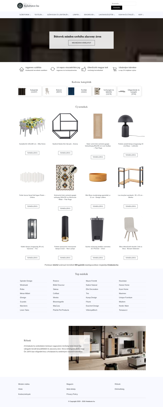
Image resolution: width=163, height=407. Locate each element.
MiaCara (56, 306)
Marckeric (24, 306)
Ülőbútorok (24, 15)
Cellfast (56, 293)
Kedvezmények (24, 394)
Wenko (56, 297)
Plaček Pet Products (61, 310)
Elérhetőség (119, 389)
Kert (140, 15)
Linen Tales (24, 310)
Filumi (88, 302)
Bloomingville (58, 302)
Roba (22, 289)
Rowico (56, 281)
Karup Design (91, 297)
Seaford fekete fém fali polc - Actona (65, 144)
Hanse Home (124, 285)
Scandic (23, 302)
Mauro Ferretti (91, 281)
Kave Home (123, 289)
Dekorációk (89, 15)
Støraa (55, 289)
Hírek (20, 389)
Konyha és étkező (126, 15)
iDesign (23, 297)
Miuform (122, 302)
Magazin (70, 384)
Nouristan (123, 281)
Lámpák (76, 15)
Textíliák (38, 15)
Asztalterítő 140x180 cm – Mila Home (32, 144)
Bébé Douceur (58, 285)
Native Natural (91, 285)
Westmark (24, 285)
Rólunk (117, 384)
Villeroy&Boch (91, 310)
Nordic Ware (124, 306)
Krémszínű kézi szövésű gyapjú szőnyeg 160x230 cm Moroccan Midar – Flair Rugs (65, 197)
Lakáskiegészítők (106, 15)
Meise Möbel (25, 293)
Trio (87, 293)
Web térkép (71, 389)
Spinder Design (26, 281)
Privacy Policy (72, 394)
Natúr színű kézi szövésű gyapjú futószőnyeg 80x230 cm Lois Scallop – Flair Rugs (98, 146)
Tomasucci (123, 310)
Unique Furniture (125, 297)
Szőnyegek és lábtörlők (57, 15)
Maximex (122, 293)
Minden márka (23, 384)
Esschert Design (92, 306)
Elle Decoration (92, 289)
